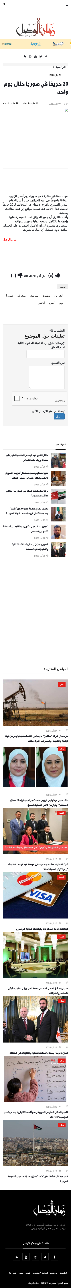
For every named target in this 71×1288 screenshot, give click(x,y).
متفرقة (21, 295)
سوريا (9, 295)
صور (21, 1272)
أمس (52, 302)
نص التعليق (58, 363)
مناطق (34, 295)
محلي (62, 684)
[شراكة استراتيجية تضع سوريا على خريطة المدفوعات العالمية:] (35, 853)
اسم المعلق (58, 347)
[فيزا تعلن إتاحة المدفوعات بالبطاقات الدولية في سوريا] (35, 917)
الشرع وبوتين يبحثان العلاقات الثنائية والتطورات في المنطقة (38, 1053)
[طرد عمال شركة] (35, 725)
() (51, 275)
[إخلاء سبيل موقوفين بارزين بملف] (35, 789)
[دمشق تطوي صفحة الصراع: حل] (58, 520)
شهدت (46, 295)
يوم (61, 302)
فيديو (27, 1272)
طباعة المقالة (9, 103)
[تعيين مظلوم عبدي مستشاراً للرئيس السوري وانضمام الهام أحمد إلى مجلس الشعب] (58, 485)
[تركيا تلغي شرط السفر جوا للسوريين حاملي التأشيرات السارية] (58, 502)
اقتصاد (61, 813)
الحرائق (58, 295)
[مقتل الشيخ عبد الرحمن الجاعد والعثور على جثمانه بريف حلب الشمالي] (58, 467)
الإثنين (41, 302)
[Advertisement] (35, 611)
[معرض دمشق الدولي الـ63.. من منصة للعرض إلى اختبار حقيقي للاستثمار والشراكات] (35, 977)
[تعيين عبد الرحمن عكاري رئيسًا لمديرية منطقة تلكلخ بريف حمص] (58, 538)
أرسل (59, 416)
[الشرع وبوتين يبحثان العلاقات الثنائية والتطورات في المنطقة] (58, 556)
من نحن (53, 1272)
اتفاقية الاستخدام (40, 1272)
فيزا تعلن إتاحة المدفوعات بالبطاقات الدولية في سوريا (42, 929)
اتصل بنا (12, 1272)
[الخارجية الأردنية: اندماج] (35, 1165)
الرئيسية (61, 67)
